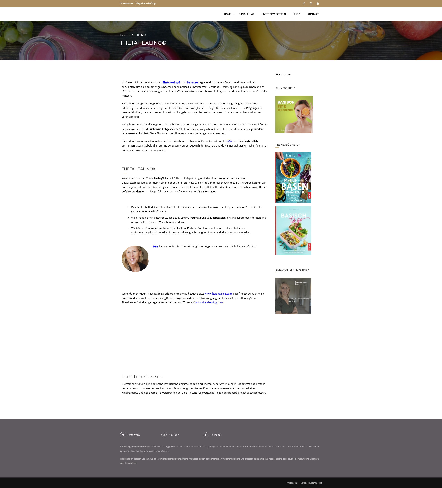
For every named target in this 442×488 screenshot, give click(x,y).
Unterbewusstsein (274, 14)
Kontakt (313, 14)
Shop (297, 14)
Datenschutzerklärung (311, 482)
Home (227, 14)
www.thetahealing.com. (209, 302)
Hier (155, 246)
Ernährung (246, 14)
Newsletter (128, 3)
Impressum (292, 482)
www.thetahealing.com (218, 293)
